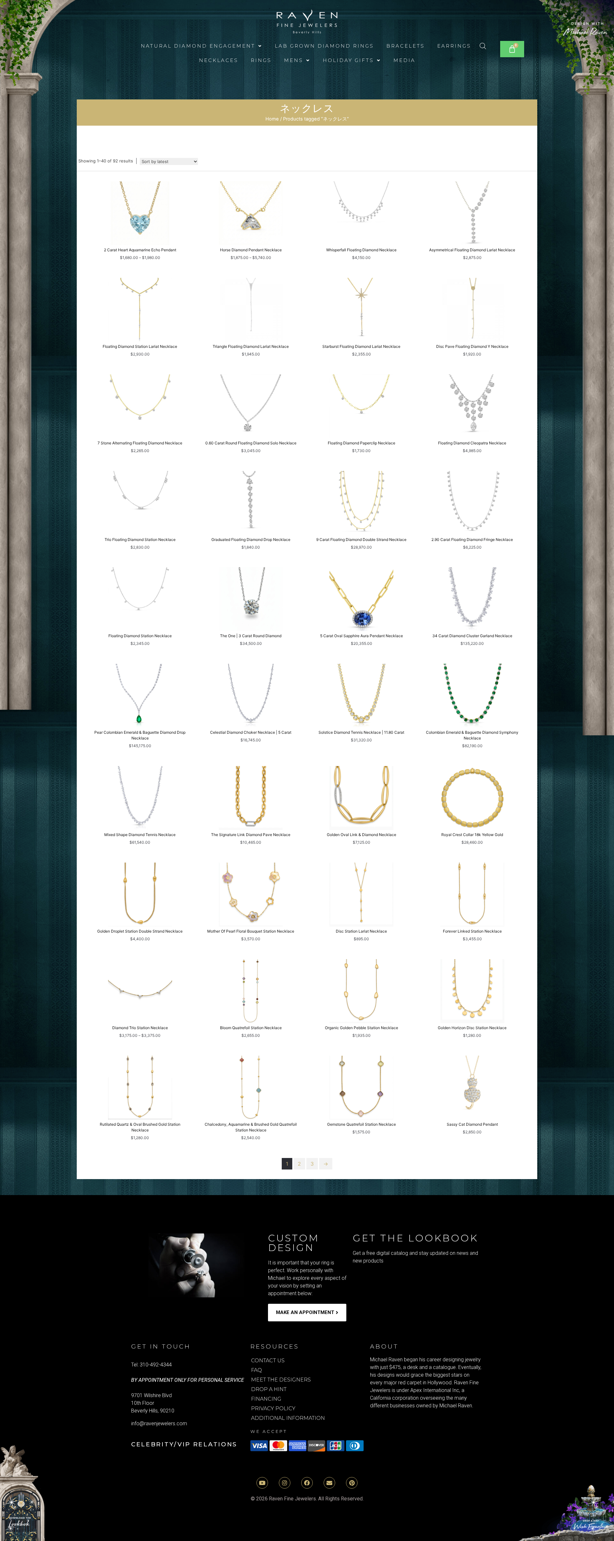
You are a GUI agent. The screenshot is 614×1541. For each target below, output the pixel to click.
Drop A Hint (269, 1389)
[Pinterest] (352, 1483)
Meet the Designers (281, 1380)
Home (272, 119)
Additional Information (288, 1418)
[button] (201, 46)
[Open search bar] (483, 46)
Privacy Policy (273, 1408)
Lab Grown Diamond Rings (324, 46)
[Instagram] (284, 1483)
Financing (266, 1399)
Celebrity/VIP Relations (184, 1444)
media (404, 60)
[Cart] (512, 49)
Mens (293, 60)
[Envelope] (329, 1483)
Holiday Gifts (348, 60)
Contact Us (268, 1360)
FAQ (256, 1370)
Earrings (454, 46)
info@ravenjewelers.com (159, 1423)
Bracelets (405, 46)
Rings (261, 60)
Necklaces (218, 60)
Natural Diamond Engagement (198, 46)
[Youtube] (262, 1483)
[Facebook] (307, 1483)
